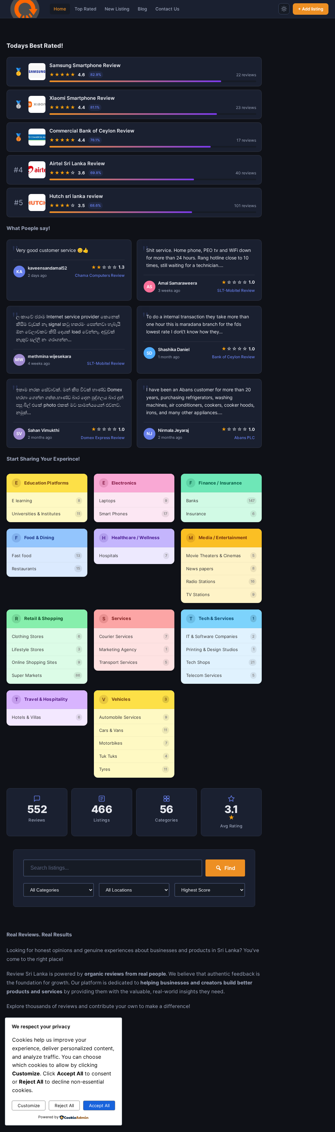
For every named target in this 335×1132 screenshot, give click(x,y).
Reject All (64, 1105)
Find (229, 868)
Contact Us (167, 8)
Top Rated (85, 8)
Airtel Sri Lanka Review (77, 163)
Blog (142, 8)
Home (60, 8)
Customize (29, 1105)
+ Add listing (310, 8)
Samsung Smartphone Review (85, 65)
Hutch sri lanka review (76, 196)
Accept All (99, 1105)
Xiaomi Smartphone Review (82, 98)
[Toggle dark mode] (284, 8)
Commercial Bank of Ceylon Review (91, 131)
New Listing (117, 8)
